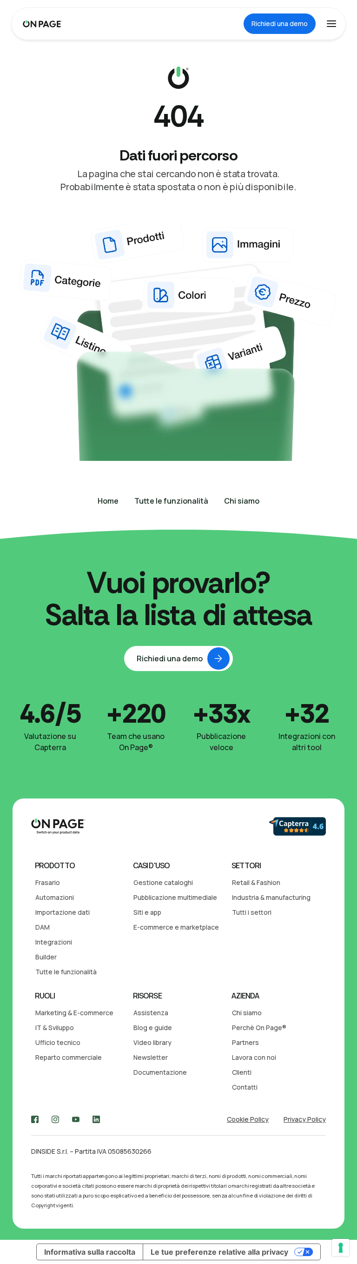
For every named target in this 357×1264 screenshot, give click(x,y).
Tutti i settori (251, 912)
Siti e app (147, 912)
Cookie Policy (248, 1119)
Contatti (245, 1087)
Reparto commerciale (68, 1057)
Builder (46, 956)
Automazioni (54, 897)
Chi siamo (247, 1012)
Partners (245, 1042)
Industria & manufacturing (271, 897)
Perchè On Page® (259, 1027)
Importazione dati (62, 912)
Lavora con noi (254, 1057)
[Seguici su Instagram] (55, 1119)
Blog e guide (152, 1027)
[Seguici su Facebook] (35, 1119)
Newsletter (150, 1057)
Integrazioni (53, 942)
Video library (152, 1042)
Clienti (241, 1072)
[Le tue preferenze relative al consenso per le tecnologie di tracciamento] (341, 1248)
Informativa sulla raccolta (89, 1252)
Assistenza (150, 1012)
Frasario (47, 882)
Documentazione (160, 1072)
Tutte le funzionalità (66, 971)
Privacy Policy (305, 1119)
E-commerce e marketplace (176, 927)
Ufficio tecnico (57, 1042)
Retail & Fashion (256, 882)
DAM (42, 927)
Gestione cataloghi (163, 882)
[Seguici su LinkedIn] (96, 1119)
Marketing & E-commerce (74, 1012)
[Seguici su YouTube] (75, 1119)
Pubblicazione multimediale (175, 897)
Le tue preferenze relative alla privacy (219, 1252)
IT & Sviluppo (54, 1027)
